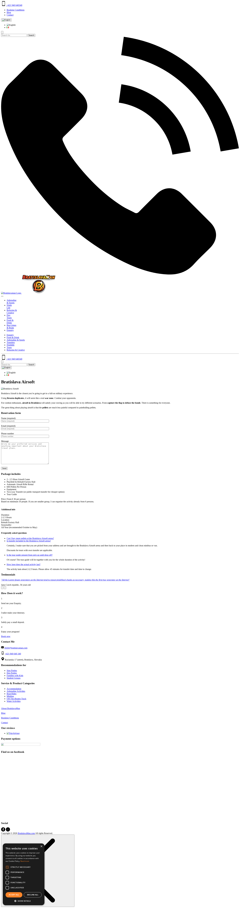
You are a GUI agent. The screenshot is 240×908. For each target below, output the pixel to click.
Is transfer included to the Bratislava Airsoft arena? (29, 541)
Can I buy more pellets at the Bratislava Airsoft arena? (30, 538)
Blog (9, 12)
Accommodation (14, 689)
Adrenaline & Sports (11, 301)
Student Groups (13, 678)
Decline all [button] (32, 895)
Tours (9, 347)
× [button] (41, 846)
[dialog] (23, 874)
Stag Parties (12, 670)
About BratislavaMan (10, 708)
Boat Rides (11, 694)
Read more (24, 861)
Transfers (11, 342)
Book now (5, 636)
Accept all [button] (14, 895)
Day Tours (9, 316)
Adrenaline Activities (16, 691)
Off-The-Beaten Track (16, 699)
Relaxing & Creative (12, 311)
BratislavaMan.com (26, 833)
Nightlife (10, 345)
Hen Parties (12, 673)
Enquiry (10, 330)
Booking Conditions (15, 10)
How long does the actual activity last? (23, 564)
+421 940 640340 (14, 5)
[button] (24, 900)
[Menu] (2, 296)
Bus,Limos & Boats (11, 326)
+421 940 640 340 (13, 654)
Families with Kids (15, 675)
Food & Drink (10, 321)
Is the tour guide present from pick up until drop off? (29, 555)
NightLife (9, 306)
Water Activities (14, 701)
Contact (10, 15)
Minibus (10, 696)
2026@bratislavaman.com (15, 648)
